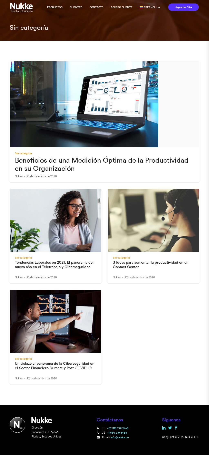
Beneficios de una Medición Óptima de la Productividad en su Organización (101, 164)
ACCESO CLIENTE (121, 7)
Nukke (18, 176)
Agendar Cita (183, 7)
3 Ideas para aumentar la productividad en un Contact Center (150, 264)
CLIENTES (76, 7)
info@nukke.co (120, 437)
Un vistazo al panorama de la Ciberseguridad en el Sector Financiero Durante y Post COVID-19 (54, 365)
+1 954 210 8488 (117, 432)
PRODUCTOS (55, 7)
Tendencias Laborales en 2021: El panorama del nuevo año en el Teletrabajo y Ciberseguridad (54, 264)
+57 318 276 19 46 (117, 428)
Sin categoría (23, 153)
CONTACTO (96, 7)
